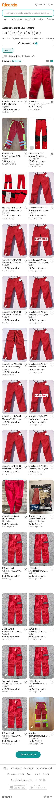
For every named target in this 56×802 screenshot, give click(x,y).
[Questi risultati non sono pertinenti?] (33, 56)
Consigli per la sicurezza (21, 780)
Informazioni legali (44, 768)
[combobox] (28, 13)
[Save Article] (25, 102)
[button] (41, 5)
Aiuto (29, 774)
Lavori (46, 774)
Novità (37, 774)
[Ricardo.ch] (9, 4)
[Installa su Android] (38, 787)
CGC (6, 768)
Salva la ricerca (28, 754)
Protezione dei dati (15, 774)
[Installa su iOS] (18, 787)
